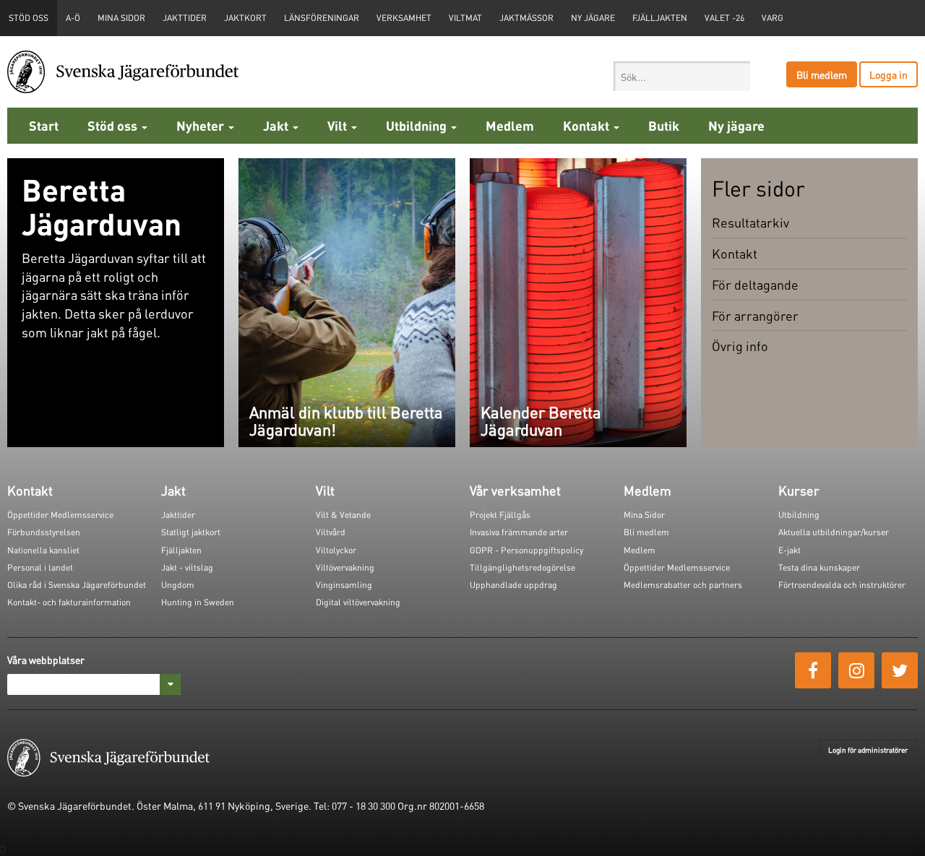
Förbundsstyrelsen (43, 532)
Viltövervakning (345, 567)
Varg (772, 17)
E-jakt (789, 550)
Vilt (338, 125)
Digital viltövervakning (358, 602)
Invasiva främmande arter (519, 532)
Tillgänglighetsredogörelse (522, 567)
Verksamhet (404, 17)
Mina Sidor (644, 514)
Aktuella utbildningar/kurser (833, 532)
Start (44, 125)
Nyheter (201, 125)
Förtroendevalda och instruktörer (841, 584)
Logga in (888, 74)
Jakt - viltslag (187, 567)
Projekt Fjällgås (500, 514)
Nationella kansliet (43, 550)
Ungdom (177, 584)
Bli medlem (821, 74)
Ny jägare (593, 17)
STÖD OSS (28, 17)
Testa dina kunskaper (819, 567)
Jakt (277, 125)
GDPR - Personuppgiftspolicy (526, 550)
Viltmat (465, 17)
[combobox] (682, 76)
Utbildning (417, 125)
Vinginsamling (344, 584)
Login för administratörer (868, 749)
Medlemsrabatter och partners (683, 584)
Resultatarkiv (750, 222)
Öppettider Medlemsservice (60, 514)
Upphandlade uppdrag (513, 584)
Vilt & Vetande (343, 514)
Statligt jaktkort (190, 532)
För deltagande (755, 284)
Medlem (510, 125)
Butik (663, 125)
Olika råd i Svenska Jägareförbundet (76, 584)
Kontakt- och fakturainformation (69, 602)
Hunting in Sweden (197, 602)
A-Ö (73, 17)
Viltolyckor (336, 550)
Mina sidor (121, 17)
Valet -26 (724, 17)
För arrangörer (755, 315)
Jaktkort (245, 17)
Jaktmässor (526, 17)
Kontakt (587, 125)
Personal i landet (40, 567)
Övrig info (740, 345)
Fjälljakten (659, 17)
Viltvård (330, 532)
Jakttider (185, 17)
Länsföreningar (321, 17)
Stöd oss (113, 125)
